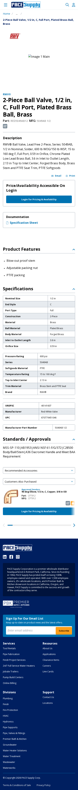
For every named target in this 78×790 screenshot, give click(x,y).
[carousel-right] (74, 525)
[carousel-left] (4, 525)
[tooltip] (17, 14)
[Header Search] (67, 5)
